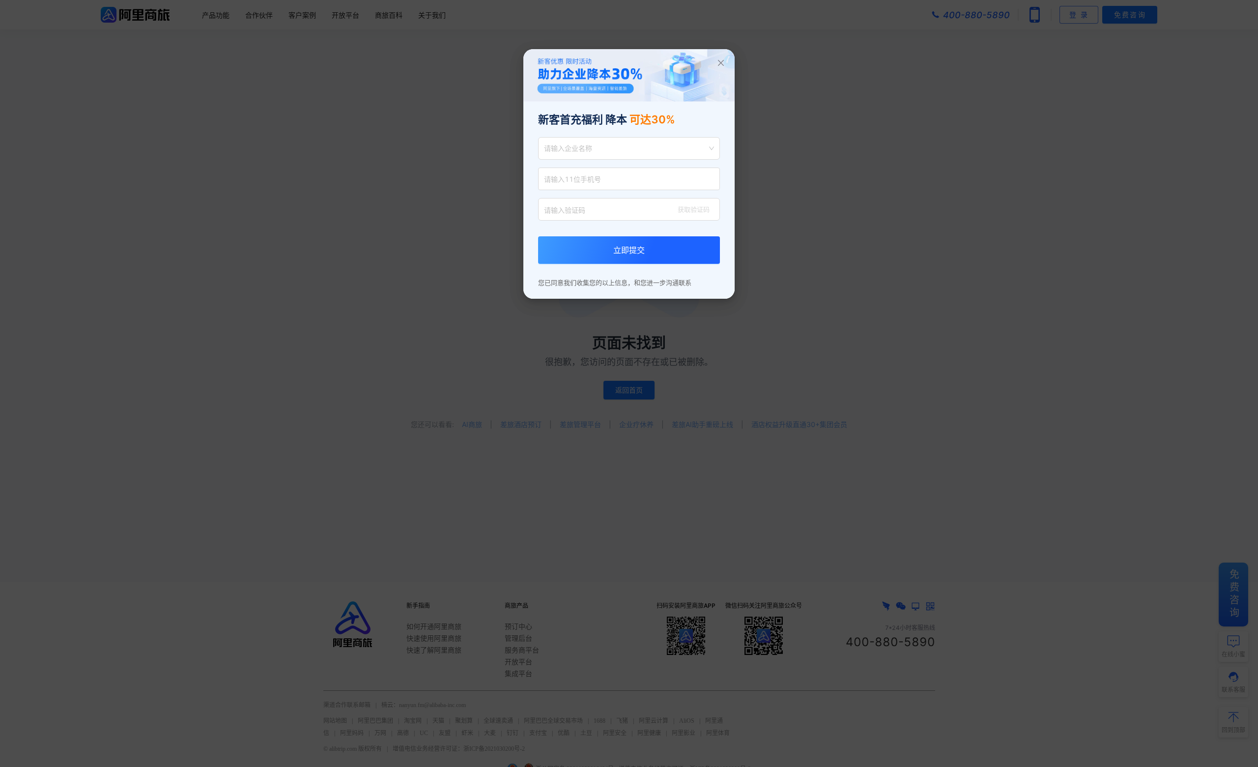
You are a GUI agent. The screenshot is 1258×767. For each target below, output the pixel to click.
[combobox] (624, 148)
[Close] (721, 63)
